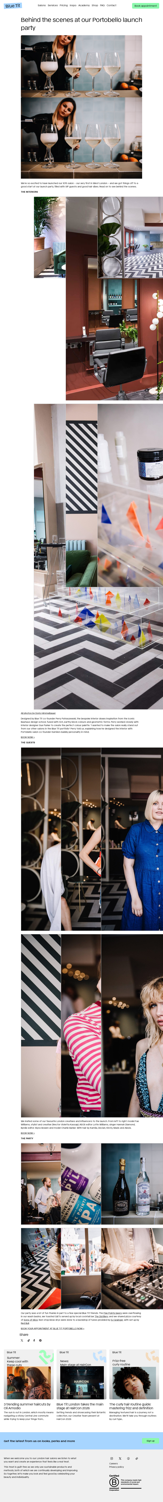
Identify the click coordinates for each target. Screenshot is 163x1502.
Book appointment (145, 5)
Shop (95, 5)
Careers (113, 1463)
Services (53, 5)
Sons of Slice (31, 1320)
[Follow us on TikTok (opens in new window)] (136, 1458)
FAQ (102, 5)
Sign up (151, 1440)
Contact (111, 5)
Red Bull (25, 1323)
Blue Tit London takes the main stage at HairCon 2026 (80, 1406)
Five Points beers (113, 1313)
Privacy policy (116, 1467)
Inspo (73, 5)
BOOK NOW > (28, 737)
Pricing (64, 5)
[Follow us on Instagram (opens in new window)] (111, 1458)
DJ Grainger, (117, 1320)
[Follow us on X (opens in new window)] (120, 1458)
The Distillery (101, 1316)
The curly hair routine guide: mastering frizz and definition (131, 1406)
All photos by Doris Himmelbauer (38, 713)
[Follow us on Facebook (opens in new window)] (128, 1458)
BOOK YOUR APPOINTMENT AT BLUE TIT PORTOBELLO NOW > (52, 1328)
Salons (42, 5)
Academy (84, 5)
